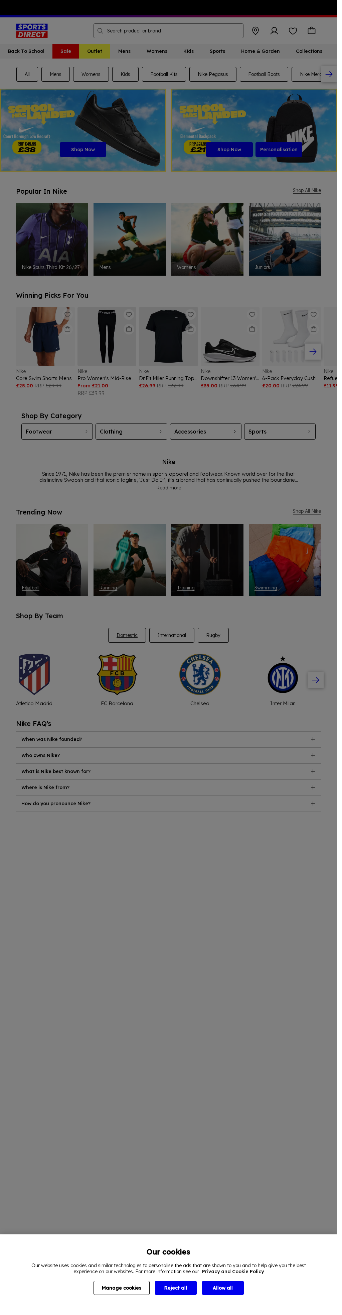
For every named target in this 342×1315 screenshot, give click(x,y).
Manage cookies (121, 1288)
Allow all (223, 1288)
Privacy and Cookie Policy (233, 1272)
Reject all (175, 1288)
